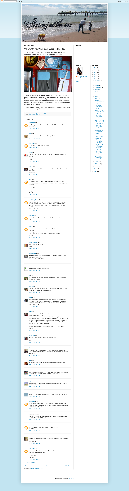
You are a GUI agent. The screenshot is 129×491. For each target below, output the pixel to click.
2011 (95, 171)
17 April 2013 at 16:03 (34, 138)
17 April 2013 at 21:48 (34, 330)
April (96, 98)
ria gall (30, 226)
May (96, 96)
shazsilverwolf (32, 348)
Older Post (67, 466)
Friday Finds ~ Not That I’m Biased (99, 121)
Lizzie (30, 311)
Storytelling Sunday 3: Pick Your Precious (99, 135)
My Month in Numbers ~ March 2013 (98, 158)
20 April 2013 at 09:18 (34, 443)
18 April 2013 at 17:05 (34, 387)
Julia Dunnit (32, 401)
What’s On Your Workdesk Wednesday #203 (99, 106)
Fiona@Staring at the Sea (82, 77)
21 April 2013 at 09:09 (34, 459)
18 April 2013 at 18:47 (34, 409)
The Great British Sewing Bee (99, 130)
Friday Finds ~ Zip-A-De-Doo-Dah (99, 111)
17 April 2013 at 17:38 (34, 210)
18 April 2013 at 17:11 (34, 396)
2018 (95, 67)
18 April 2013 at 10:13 (34, 365)
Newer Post (28, 466)
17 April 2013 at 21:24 (34, 292)
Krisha (30, 166)
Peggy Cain (32, 122)
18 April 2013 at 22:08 (34, 420)
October (97, 85)
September (98, 87)
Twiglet (30, 381)
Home (47, 466)
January (97, 166)
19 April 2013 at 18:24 (34, 431)
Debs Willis (32, 448)
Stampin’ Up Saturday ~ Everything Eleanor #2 (98, 140)
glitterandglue (32, 253)
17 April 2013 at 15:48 (34, 128)
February (97, 164)
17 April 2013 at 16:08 (34, 161)
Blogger (71, 478)
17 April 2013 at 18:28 (34, 221)
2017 (95, 70)
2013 (95, 79)
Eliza (30, 179)
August (97, 89)
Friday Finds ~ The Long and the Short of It (99, 146)
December (98, 80)
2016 (95, 72)
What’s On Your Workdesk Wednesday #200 (99, 152)
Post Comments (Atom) (37, 468)
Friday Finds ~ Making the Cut (99, 101)
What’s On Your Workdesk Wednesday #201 (99, 126)
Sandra (30, 370)
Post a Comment (31, 462)
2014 (95, 76)
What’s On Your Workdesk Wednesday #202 (99, 116)
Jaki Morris (32, 335)
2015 (95, 74)
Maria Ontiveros (33, 242)
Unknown (31, 143)
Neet (30, 436)
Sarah (30, 266)
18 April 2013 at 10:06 (34, 355)
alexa (30, 392)
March (96, 161)
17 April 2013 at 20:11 (34, 261)
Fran (30, 133)
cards (30, 114)
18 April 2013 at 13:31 (34, 376)
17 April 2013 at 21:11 (34, 281)
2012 (95, 169)
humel (30, 297)
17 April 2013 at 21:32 (34, 306)
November (98, 83)
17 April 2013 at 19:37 (34, 237)
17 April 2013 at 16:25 (34, 194)
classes (34, 114)
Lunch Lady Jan (33, 200)
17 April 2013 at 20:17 (34, 270)
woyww (37, 114)
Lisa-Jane (31, 286)
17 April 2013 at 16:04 (34, 147)
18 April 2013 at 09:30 (34, 343)
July (96, 92)
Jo (29, 275)
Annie (30, 152)
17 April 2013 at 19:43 (34, 248)
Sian (30, 360)
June (96, 94)
